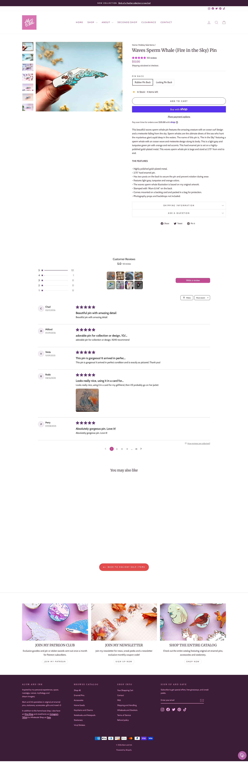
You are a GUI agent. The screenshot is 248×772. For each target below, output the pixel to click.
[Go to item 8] (138, 285)
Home (79, 22)
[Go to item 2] (120, 276)
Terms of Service (124, 715)
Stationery (78, 720)
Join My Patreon (55, 661)
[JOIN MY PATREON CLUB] (55, 622)
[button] (139, 57)
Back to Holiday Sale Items (126, 567)
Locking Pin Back (164, 82)
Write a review (193, 280)
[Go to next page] (142, 449)
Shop (91, 22)
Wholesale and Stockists (127, 710)
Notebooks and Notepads (84, 715)
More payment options (179, 116)
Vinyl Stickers (79, 725)
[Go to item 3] (129, 276)
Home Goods (79, 705)
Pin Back (138, 76)
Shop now (192, 661)
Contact (166, 22)
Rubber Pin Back (143, 82)
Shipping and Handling (127, 705)
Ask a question (179, 213)
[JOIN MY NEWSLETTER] (124, 622)
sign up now (124, 661)
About (106, 22)
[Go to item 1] (111, 276)
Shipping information (179, 205)
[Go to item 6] (120, 285)
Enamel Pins (79, 695)
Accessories (78, 700)
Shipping (136, 65)
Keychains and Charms (83, 710)
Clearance (149, 22)
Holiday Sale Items (146, 45)
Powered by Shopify (124, 750)
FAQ (119, 700)
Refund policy (123, 720)
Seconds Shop (127, 22)
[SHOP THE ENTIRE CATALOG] (193, 622)
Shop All (77, 690)
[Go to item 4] (138, 276)
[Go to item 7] (129, 285)
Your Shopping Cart (125, 690)
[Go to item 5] (111, 285)
